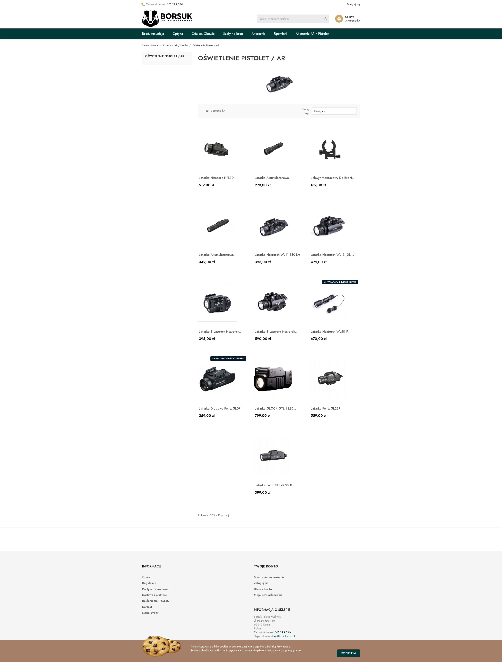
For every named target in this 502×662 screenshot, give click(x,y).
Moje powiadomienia (268, 595)
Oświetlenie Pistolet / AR (164, 56)
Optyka (178, 33)
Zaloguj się (261, 583)
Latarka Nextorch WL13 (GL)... (332, 254)
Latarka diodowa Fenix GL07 (219, 408)
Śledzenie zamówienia (269, 577)
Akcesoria (259, 33)
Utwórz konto (263, 589)
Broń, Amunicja (153, 33)
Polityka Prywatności (155, 589)
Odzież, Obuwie (203, 33)
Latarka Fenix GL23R (325, 408)
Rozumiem (348, 653)
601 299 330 (175, 4)
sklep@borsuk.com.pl (283, 636)
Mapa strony (150, 613)
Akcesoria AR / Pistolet (312, 33)
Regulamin (149, 583)
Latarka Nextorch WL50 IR (329, 331)
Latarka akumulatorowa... (273, 178)
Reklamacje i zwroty (155, 601)
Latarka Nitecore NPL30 (216, 178)
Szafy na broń (233, 33)
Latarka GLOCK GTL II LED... (275, 408)
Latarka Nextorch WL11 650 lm (277, 254)
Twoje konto (266, 566)
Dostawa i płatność (154, 595)
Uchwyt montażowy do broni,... (333, 178)
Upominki (280, 33)
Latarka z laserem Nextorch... (220, 331)
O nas (146, 577)
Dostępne (334, 111)
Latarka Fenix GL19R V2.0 (273, 485)
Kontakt (147, 607)
